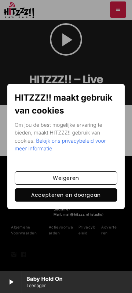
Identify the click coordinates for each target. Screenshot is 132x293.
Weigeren (66, 178)
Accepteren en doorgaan (65, 195)
